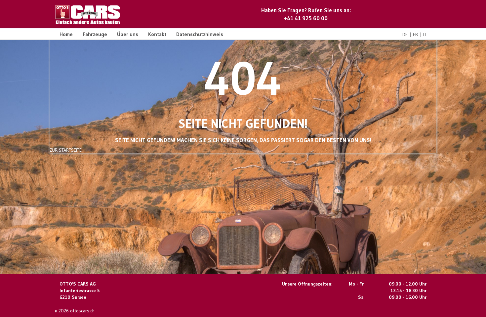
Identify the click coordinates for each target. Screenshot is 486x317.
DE (405, 34)
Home (66, 34)
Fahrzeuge (95, 34)
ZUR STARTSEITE (66, 150)
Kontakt (157, 34)
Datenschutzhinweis (199, 34)
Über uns (127, 34)
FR (415, 34)
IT (424, 34)
